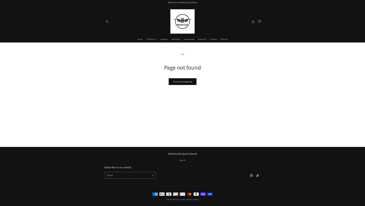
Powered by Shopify (192, 199)
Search (182, 160)
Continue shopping (182, 81)
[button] (107, 21)
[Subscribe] (152, 175)
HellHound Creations (178, 199)
